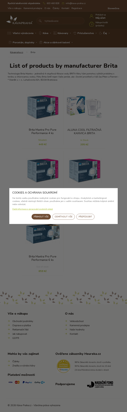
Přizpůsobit (85, 216)
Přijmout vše (41, 216)
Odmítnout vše (63, 216)
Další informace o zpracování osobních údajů (32, 209)
